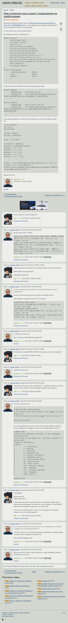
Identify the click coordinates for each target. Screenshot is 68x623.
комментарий (14, 230)
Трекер (39, 6)
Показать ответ (18, 221)
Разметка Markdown (24, 612)
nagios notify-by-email (49, 588)
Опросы (33, 6)
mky (15, 218)
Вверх (64, 612)
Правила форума (13, 612)
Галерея (35, 3)
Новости (28, 3)
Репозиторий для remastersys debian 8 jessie (13, 195)
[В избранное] (61, 23)
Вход (63, 3)
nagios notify (46, 581)
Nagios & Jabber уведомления (19, 586)
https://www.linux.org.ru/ (8, 616)
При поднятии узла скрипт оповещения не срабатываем (30, 15)
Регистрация (55, 3)
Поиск (45, 6)
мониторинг (15, 19)
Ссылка (6, 189)
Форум (27, 6)
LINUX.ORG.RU (12, 3)
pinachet (16, 179)
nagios (8, 19)
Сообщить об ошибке (7, 614)
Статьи (41, 3)
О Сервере (5, 612)
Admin (12, 10)
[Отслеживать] (61, 29)
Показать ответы (18, 281)
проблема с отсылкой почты (54, 195)
